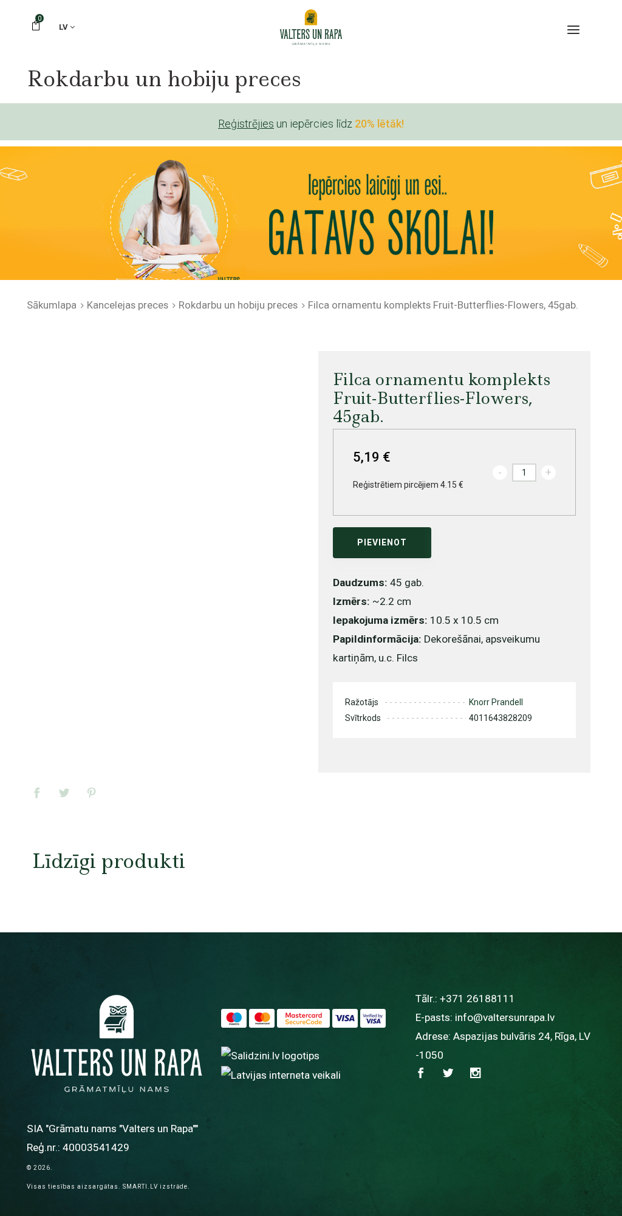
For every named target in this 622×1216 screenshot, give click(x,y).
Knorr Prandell (496, 702)
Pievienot (382, 542)
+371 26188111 (477, 998)
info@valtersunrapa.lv (505, 1017)
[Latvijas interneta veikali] (281, 1074)
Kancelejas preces (127, 305)
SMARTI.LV (140, 1186)
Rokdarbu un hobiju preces (238, 305)
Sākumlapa (52, 305)
